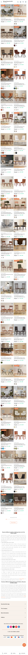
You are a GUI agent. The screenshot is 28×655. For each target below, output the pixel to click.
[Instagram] (11, 627)
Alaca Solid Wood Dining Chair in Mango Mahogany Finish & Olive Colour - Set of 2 (6, 358)
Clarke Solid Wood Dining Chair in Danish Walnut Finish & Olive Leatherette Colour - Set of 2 (19, 127)
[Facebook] (8, 627)
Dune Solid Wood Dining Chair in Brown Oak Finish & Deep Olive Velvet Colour (7, 213)
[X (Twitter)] (14, 627)
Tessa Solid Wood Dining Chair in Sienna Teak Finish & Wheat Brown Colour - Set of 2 (6, 149)
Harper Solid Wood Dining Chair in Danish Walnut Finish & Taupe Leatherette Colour (19, 380)
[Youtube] (16, 627)
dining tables (21, 578)
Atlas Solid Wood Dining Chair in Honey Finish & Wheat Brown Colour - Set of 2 (20, 444)
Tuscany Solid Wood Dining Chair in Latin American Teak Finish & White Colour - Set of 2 (19, 318)
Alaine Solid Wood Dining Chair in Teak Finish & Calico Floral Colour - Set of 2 (7, 297)
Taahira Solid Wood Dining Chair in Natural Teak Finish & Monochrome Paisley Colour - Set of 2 (19, 358)
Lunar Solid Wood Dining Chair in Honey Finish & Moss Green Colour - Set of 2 (19, 213)
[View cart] (26, 2)
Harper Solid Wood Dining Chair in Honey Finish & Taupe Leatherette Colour (19, 20)
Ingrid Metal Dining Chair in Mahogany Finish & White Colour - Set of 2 (20, 149)
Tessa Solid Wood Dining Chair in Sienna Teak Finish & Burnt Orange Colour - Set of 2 (6, 487)
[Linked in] (19, 627)
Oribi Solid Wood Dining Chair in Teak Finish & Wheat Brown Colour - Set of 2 (7, 192)
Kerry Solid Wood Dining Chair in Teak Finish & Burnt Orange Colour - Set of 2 (7, 318)
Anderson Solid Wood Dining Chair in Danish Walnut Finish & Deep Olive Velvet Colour (20, 275)
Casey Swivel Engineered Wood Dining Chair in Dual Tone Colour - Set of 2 (7, 20)
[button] (1, 2)
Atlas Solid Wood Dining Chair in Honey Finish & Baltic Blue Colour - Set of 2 (20, 84)
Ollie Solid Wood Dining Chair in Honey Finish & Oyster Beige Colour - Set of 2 (19, 401)
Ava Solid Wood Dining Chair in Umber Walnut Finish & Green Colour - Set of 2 (20, 297)
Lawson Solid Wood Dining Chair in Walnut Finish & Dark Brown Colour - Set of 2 (6, 41)
